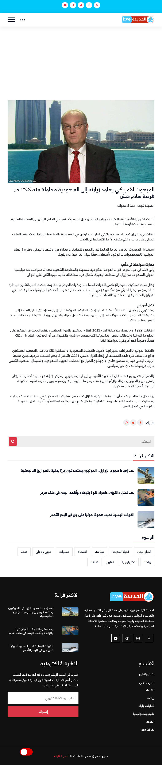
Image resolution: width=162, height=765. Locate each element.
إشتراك (43, 711)
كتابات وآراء (146, 706)
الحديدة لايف (61, 755)
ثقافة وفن (147, 729)
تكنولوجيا (128, 562)
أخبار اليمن (144, 551)
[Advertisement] (81, 58)
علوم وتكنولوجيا (143, 714)
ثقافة (94, 562)
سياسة (99, 551)
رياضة (147, 562)
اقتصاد (82, 551)
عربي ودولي (43, 551)
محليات (64, 551)
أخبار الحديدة (120, 551)
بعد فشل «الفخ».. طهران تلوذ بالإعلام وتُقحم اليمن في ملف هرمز (87, 492)
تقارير (110, 562)
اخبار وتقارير (146, 674)
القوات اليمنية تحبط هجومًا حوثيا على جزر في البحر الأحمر (92, 514)
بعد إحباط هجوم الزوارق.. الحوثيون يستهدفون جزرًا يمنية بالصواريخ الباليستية (77, 470)
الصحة (150, 721)
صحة (24, 551)
